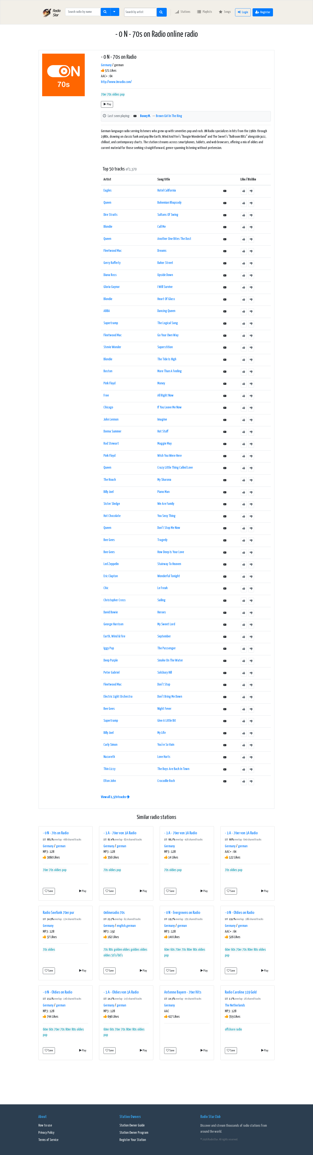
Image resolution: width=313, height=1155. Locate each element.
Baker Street (165, 263)
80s (111, 950)
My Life (161, 733)
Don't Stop (163, 684)
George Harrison (113, 624)
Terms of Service (48, 1140)
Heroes (161, 612)
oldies (115, 94)
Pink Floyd (109, 383)
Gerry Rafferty (112, 263)
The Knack (109, 480)
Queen (107, 203)
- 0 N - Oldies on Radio (239, 913)
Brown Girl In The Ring (169, 116)
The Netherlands (235, 1005)
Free (106, 395)
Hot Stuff (162, 431)
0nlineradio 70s (114, 913)
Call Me (161, 227)
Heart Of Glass (166, 299)
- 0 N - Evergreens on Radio (182, 913)
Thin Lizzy (109, 769)
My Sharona (164, 480)
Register (265, 12)
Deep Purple (110, 660)
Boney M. (145, 116)
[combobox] (140, 12)
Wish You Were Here (169, 456)
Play (109, 104)
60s (172, 950)
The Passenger (166, 648)
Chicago (108, 407)
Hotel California (166, 190)
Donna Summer (112, 431)
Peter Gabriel (111, 672)
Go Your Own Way (167, 335)
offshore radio (233, 1029)
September (164, 636)
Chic (105, 588)
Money (161, 383)
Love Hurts (163, 757)
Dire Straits (110, 215)
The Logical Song (167, 323)
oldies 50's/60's (113, 955)
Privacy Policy (46, 1133)
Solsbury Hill (164, 672)
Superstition (165, 347)
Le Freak (162, 588)
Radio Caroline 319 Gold (241, 992)
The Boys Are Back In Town (173, 769)
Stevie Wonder (112, 347)
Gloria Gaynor (111, 287)
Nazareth (109, 757)
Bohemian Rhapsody (169, 203)
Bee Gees (109, 540)
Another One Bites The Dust (174, 239)
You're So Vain (165, 745)
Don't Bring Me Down (169, 696)
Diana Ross (110, 275)
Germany (106, 65)
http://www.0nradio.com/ (116, 82)
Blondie (107, 227)
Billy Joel (108, 492)
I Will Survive (164, 287)
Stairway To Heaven (169, 564)
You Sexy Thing (166, 516)
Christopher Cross (114, 600)
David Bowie (110, 612)
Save (50, 891)
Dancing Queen (166, 311)
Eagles (107, 190)
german (60, 846)
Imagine (162, 419)
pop (122, 94)
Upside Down (165, 275)
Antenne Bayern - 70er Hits (182, 992)
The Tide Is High (166, 359)
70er (103, 94)
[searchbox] (140, 12)
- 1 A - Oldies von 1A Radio (121, 992)
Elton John (109, 781)
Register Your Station (132, 1140)
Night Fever (164, 709)
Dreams (162, 251)
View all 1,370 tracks (113, 797)
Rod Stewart (111, 443)
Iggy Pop (108, 648)
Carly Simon (110, 745)
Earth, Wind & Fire (114, 636)
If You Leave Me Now (169, 407)
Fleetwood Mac (112, 251)
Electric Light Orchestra (117, 696)
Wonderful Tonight (168, 576)
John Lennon (110, 419)
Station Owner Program (133, 1133)
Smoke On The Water (170, 660)
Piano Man (163, 492)
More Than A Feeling (169, 371)
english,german (126, 926)
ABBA (106, 311)
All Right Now (165, 395)
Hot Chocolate (112, 516)
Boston (107, 371)
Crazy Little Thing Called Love (175, 467)
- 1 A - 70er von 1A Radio (119, 833)
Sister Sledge (111, 504)
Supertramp (110, 323)
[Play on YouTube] (135, 116)
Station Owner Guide (132, 1125)
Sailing (161, 600)
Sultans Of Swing (167, 215)
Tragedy (162, 540)
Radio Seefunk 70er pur (58, 913)
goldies (135, 950)
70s (109, 94)
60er (167, 950)
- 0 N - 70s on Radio (56, 833)
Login (245, 12)
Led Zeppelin (111, 564)
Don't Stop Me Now (168, 528)
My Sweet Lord (166, 624)
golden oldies (122, 950)
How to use (45, 1125)
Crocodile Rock (166, 781)
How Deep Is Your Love (170, 552)
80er (189, 950)
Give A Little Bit (166, 721)
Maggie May (164, 443)
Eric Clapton (110, 576)
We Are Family (165, 504)
